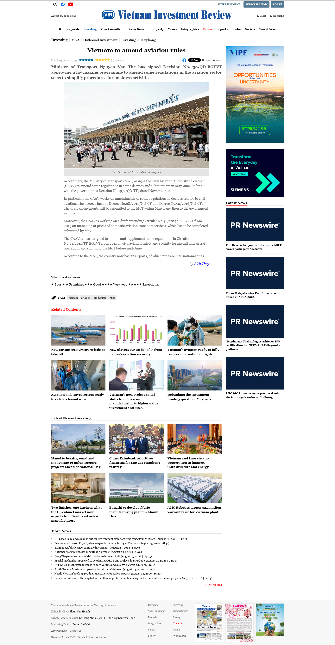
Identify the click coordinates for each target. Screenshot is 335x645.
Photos (236, 29)
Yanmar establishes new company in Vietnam (81, 547)
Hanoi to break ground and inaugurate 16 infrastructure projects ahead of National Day (75, 463)
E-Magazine (277, 15)
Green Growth (138, 29)
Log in (277, 4)
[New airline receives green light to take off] (78, 330)
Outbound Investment (100, 40)
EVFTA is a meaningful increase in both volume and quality (89, 565)
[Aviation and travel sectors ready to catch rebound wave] (78, 375)
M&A (75, 40)
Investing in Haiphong (138, 40)
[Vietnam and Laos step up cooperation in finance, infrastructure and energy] (195, 439)
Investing (90, 29)
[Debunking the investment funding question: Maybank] (195, 375)
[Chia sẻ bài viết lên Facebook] (184, 60)
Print (218, 60)
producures (100, 297)
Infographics (190, 29)
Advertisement (229, 4)
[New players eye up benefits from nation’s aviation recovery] (136, 330)
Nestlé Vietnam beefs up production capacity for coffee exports (92, 573)
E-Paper (261, 15)
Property (157, 29)
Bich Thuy (201, 263)
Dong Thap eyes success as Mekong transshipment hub (87, 556)
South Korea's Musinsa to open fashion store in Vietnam (88, 569)
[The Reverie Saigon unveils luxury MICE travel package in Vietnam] (255, 224)
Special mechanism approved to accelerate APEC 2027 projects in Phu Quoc (99, 560)
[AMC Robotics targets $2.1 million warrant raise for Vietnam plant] (195, 488)
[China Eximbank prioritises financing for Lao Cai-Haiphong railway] (136, 439)
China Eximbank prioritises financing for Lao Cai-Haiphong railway (134, 463)
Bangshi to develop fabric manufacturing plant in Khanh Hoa (133, 512)
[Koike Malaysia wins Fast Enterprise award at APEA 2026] (255, 273)
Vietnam (73, 297)
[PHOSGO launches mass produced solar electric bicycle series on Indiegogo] (255, 373)
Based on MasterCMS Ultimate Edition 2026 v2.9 (78, 637)
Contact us (75, 630)
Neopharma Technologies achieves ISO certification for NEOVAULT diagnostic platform (253, 345)
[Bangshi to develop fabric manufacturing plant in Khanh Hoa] (136, 488)
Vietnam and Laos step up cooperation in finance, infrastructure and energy (188, 463)
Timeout (209, 29)
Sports (223, 29)
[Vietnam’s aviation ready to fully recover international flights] (195, 330)
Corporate (73, 29)
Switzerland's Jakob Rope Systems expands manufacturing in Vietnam (96, 543)
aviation (85, 297)
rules (112, 297)
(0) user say (117, 60)
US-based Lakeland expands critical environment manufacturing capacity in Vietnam (105, 539)
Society (250, 29)
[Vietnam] (136, 375)
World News (267, 29)
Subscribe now (256, 4)
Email (207, 60)
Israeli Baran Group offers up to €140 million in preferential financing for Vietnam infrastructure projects (117, 578)
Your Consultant (112, 29)
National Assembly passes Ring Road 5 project (82, 552)
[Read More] (213, 585)
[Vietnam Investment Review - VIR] (167, 24)
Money (172, 29)
